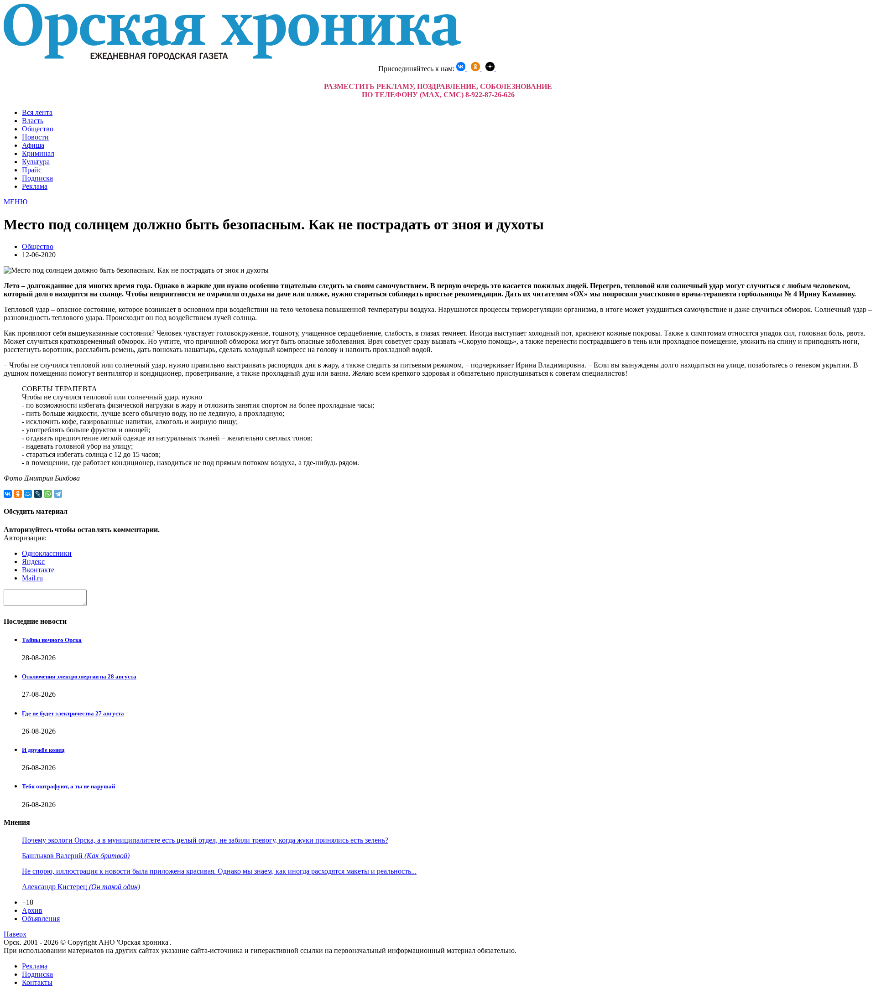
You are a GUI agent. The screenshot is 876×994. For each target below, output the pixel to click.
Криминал (38, 153)
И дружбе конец (43, 749)
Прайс (32, 170)
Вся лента (37, 112)
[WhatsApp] (48, 494)
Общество (37, 129)
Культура (36, 162)
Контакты (37, 982)
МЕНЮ (15, 202)
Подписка (37, 178)
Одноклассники (47, 553)
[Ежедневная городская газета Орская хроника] (232, 58)
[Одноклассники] (18, 494)
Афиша (33, 145)
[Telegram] (58, 494)
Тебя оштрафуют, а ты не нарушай (68, 786)
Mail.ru (32, 578)
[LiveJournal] (38, 494)
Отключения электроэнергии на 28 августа (79, 676)
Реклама (34, 186)
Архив (32, 910)
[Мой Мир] (28, 494)
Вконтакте (38, 570)
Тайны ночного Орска (52, 640)
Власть (32, 120)
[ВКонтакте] (8, 494)
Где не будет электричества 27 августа (73, 713)
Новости (35, 137)
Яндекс (33, 561)
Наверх (15, 934)
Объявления (41, 918)
